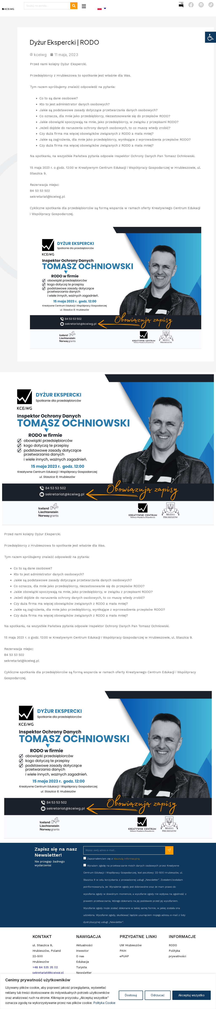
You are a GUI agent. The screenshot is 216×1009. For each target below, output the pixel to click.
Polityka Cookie (104, 1003)
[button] (210, 37)
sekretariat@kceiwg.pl (48, 972)
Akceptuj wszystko (191, 995)
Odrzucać (158, 995)
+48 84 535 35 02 (45, 967)
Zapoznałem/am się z (113, 858)
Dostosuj (131, 995)
